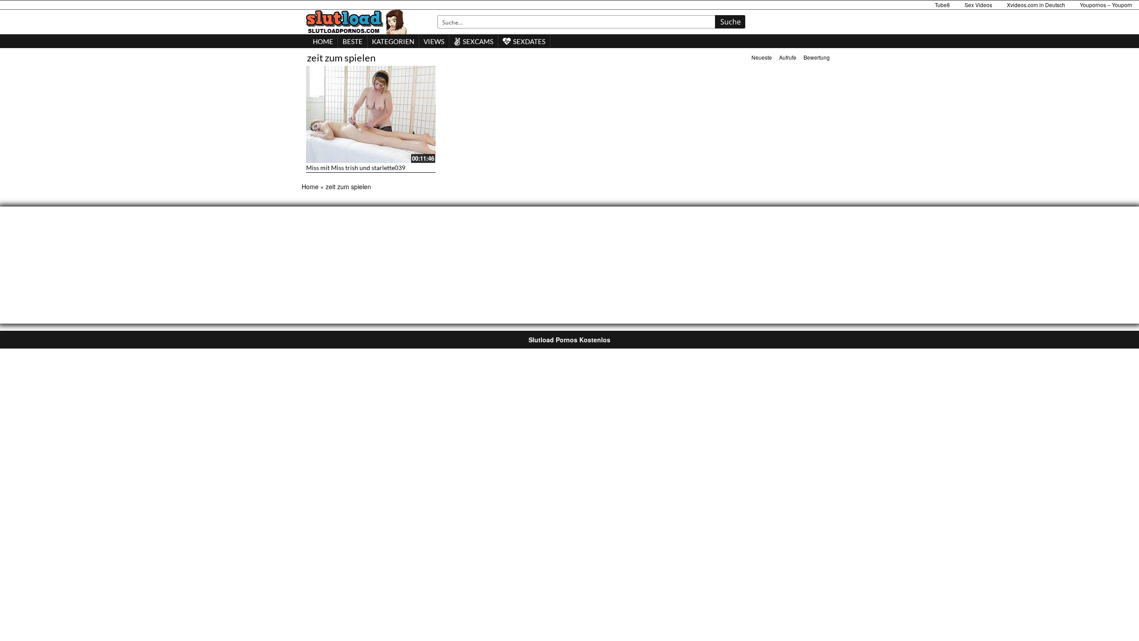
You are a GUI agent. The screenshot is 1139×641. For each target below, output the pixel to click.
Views (434, 41)
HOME (323, 41)
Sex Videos (978, 5)
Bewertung (817, 57)
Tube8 (942, 5)
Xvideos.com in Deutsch (1036, 5)
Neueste (761, 57)
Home (310, 186)
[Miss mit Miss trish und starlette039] (371, 114)
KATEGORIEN (393, 41)
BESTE (353, 41)
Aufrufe (787, 57)
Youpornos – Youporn (1106, 5)
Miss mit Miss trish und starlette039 (355, 167)
